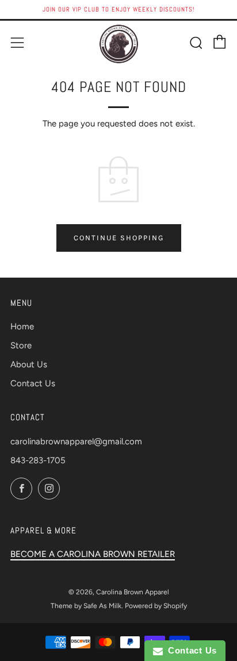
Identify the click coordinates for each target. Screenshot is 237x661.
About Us (28, 364)
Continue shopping (119, 237)
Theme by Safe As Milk (86, 606)
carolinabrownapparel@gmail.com (76, 441)
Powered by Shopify (156, 606)
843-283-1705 (38, 460)
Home (22, 326)
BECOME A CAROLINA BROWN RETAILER (92, 554)
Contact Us (32, 383)
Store (21, 345)
